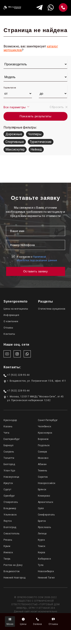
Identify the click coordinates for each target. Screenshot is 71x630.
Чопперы (35, 134)
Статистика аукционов (51, 308)
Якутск (8, 521)
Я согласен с (37, 258)
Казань (8, 426)
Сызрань (9, 451)
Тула (41, 565)
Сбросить (57, 107)
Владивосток (12, 571)
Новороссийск (46, 483)
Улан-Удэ (9, 470)
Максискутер (15, 149)
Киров (41, 552)
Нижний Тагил (46, 577)
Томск (41, 546)
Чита (6, 432)
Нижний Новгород (14, 577)
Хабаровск (44, 558)
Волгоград (10, 527)
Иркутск (8, 483)
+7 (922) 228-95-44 (18, 375)
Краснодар (10, 420)
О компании (11, 321)
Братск (42, 521)
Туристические (40, 142)
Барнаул (9, 445)
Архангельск (45, 502)
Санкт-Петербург (48, 420)
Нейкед (36, 149)
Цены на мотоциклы (16, 308)
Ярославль (44, 527)
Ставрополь (11, 502)
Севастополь (12, 533)
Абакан (42, 464)
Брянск (42, 489)
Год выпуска (10, 88)
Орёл (41, 508)
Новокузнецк (11, 477)
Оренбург (9, 495)
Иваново (43, 458)
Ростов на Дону (13, 565)
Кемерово (44, 495)
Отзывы (8, 327)
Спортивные (15, 142)
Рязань (8, 539)
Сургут (7, 489)
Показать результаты (35, 116)
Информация (11, 315)
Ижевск (8, 552)
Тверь (7, 558)
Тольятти (9, 458)
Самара (42, 451)
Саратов (43, 477)
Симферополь (46, 514)
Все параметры (15, 107)
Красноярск (45, 432)
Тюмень (42, 470)
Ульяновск (10, 514)
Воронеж (43, 439)
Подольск (44, 445)
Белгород (9, 464)
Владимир (10, 508)
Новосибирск (46, 571)
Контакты (9, 334)
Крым (7, 546)
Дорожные (14, 134)
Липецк (42, 533)
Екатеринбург (12, 439)
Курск (41, 539)
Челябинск (44, 426)
